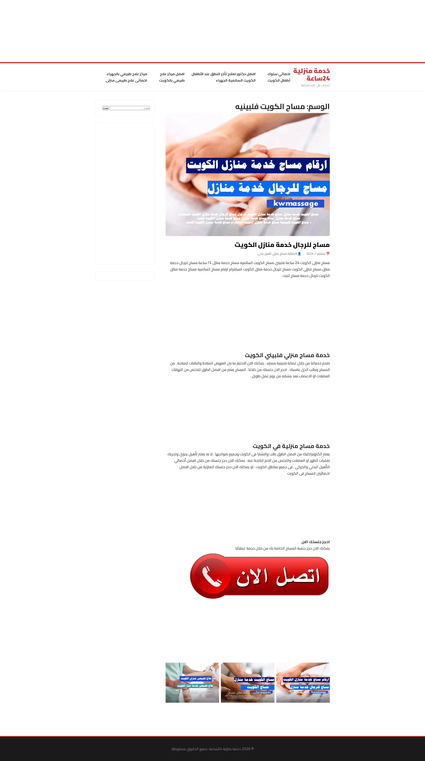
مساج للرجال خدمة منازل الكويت (282, 244)
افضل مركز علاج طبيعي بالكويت (172, 77)
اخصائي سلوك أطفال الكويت (278, 77)
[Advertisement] (292, 31)
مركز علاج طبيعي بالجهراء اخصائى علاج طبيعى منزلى (126, 77)
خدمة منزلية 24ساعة (311, 74)
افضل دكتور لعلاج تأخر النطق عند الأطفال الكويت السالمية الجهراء (223, 77)
